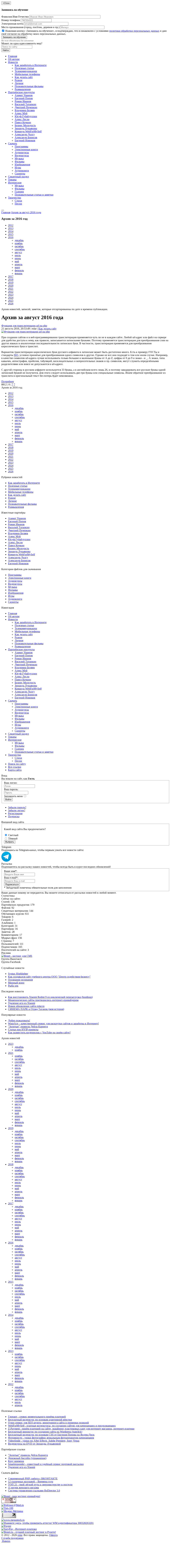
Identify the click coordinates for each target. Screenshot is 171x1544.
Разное (18, 80)
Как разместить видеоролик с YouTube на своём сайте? (39, 1032)
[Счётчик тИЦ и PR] (8, 1502)
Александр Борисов (26, 137)
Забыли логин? (16, 810)
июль (18, 255)
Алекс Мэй (21, 113)
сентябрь (20, 249)
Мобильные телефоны (27, 74)
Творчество (14, 197)
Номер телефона (10, 20)
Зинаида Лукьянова (26, 128)
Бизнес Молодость (25, 125)
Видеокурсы (22, 155)
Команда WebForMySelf (28, 131)
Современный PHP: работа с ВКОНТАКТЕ (33, 1478)
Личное (19, 83)
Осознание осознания (20, 979)
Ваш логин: (10, 782)
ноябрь (19, 243)
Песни (18, 203)
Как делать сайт (24, 77)
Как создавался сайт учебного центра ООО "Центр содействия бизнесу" (49, 976)
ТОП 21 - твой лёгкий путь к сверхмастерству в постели (40, 1484)
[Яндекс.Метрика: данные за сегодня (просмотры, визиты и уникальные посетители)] (12, 1511)
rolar (20, 1535)
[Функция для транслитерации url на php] (25, 331)
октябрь (19, 246)
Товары (12, 179)
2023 (10, 294)
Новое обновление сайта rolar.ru (26, 1006)
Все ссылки (14, 766)
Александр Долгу (25, 134)
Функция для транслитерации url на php (24, 325)
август (18, 252)
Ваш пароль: (11, 789)
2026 (10, 303)
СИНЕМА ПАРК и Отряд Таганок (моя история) (36, 1009)
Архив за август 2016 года (26, 212)
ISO (16, 355)
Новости (13, 62)
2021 (10, 288)
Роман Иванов (23, 101)
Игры (18, 167)
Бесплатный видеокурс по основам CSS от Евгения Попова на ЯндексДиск (51, 1434)
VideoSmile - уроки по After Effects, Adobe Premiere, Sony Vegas (43, 1440)
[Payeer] (6, 1526)
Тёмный (13, 838)
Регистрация (15, 813)
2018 (10, 279)
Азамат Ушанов (24, 95)
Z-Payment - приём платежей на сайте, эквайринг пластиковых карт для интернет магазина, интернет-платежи (71, 1428)
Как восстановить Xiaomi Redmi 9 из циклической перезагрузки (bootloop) (50, 997)
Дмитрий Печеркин (26, 107)
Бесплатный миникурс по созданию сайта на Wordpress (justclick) (45, 1431)
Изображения (22, 164)
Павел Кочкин (23, 122)
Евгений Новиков (25, 140)
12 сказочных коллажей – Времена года (30, 1481)
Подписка (13, 816)
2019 (10, 282)
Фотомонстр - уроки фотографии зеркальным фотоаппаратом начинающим (51, 1437)
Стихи (18, 200)
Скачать (12, 143)
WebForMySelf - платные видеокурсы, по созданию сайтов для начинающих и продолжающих (62, 1425)
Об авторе (14, 59)
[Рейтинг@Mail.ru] (12, 1505)
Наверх (5, 1541)
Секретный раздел (18, 176)
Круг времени (16, 1461)
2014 (10, 231)
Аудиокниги (22, 170)
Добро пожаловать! (19, 1020)
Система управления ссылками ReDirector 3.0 (34, 1490)
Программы (21, 146)
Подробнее (7, 381)
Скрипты (20, 173)
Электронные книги (26, 149)
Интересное (15, 182)
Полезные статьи (24, 68)
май (17, 261)
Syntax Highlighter (18, 973)
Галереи (19, 191)
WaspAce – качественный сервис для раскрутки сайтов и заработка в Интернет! (53, 1023)
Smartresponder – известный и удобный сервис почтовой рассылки (46, 1464)
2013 (10, 228)
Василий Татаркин (25, 104)
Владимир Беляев (25, 110)
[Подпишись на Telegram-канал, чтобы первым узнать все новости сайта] (6, 860)
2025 (10, 300)
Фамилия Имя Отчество (15, 16)
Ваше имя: (10, 871)
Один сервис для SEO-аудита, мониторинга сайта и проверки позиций (48, 1422)
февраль (19, 270)
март (17, 267)
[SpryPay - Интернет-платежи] (19, 1529)
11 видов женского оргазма (23, 1487)
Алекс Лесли (22, 119)
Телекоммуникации (26, 71)
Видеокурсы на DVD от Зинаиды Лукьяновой (34, 1443)
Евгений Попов (24, 98)
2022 (10, 291)
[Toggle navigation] (2, 210)
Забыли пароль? (17, 807)
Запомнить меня (13, 796)
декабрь (19, 240)
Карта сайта (15, 769)
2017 (10, 276)
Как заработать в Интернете (31, 65)
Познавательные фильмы (29, 86)
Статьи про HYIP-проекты (23, 1029)
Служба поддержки (12, 1538)
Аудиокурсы (22, 152)
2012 (10, 225)
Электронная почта (12, 23)
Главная (12, 56)
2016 (10, 237)
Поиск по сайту (17, 763)
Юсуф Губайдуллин (26, 116)
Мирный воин (16, 982)
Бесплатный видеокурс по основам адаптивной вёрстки (40, 1419)
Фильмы (19, 161)
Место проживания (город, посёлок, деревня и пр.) (30, 27)
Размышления (23, 89)
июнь (18, 258)
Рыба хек (13, 985)
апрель (18, 264)
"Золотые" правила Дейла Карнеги (28, 1026)
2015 (10, 234)
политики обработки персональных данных (134, 30)
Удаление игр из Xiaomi (21, 1003)
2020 (10, 285)
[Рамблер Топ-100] (7, 1508)
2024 (10, 297)
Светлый (13, 835)
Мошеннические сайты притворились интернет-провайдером (43, 1000)
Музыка (19, 158)
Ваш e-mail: (11, 877)
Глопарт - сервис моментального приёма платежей (37, 1416)
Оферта (53, 1535)
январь (18, 273)
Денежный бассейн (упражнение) (27, 1458)
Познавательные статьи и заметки (34, 194)
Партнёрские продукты (21, 92)
